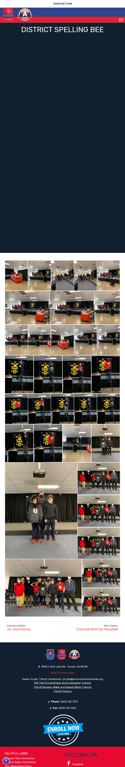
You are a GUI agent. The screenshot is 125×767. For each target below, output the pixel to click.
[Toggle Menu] (121, 19)
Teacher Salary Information (20, 762)
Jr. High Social (19, 629)
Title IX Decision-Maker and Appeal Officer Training (62, 687)
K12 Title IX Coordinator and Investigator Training (62, 682)
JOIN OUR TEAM (62, 3)
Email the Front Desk (62, 672)
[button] (16, 275)
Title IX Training (62, 691)
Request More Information (20, 758)
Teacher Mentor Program (97, 629)
